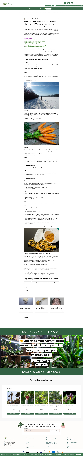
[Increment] (18, 411)
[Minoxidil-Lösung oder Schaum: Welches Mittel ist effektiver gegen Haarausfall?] (57, 301)
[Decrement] (7, 411)
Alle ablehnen (72, 454)
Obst (41, 12)
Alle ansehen (62, 295)
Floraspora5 (41, 364)
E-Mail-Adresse (26, 428)
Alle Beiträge (21, 12)
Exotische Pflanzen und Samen (32, 12)
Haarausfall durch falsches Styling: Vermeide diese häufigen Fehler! (25, 308)
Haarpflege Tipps (55, 282)
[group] (41, 403)
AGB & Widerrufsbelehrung (72, 442)
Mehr (61, 12)
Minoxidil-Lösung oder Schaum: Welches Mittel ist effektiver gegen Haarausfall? (56, 308)
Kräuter (50, 12)
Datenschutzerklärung (57, 454)
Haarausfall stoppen (27, 282)
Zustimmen (78, 454)
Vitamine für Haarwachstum (47, 282)
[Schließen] (81, 454)
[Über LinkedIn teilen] (28, 287)
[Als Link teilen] (31, 287)
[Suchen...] (65, 3)
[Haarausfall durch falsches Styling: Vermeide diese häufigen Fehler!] (26, 301)
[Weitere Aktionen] (58, 18)
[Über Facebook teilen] (24, 287)
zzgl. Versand (13, 409)
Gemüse (45, 12)
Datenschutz (69, 443)
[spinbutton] (13, 411)
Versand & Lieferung (70, 439)
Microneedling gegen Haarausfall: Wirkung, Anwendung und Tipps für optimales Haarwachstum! (40, 308)
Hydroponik (55, 12)
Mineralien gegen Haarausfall (36, 282)
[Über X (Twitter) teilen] (26, 287)
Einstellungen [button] (66, 454)
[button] (68, 3)
